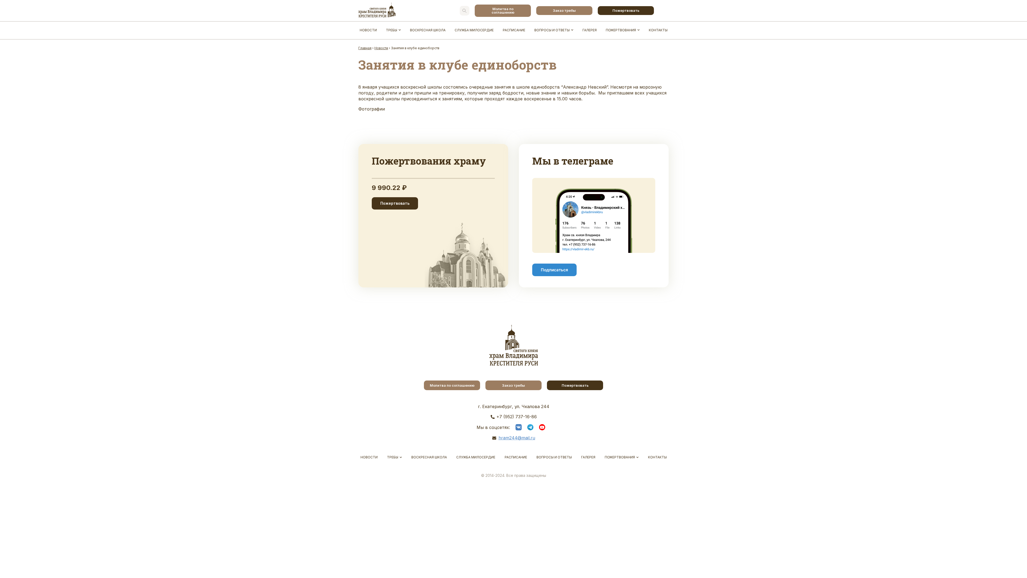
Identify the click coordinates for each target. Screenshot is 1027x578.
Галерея (590, 30)
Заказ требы (564, 10)
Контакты (658, 30)
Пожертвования (621, 30)
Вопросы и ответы (552, 30)
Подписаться (554, 269)
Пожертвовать (625, 10)
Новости (368, 30)
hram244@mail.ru (517, 437)
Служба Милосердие (474, 30)
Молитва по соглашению (503, 10)
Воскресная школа (428, 30)
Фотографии (371, 109)
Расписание (514, 30)
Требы (391, 30)
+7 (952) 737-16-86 (516, 416)
